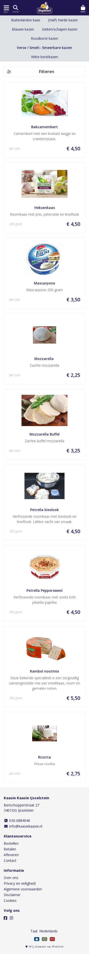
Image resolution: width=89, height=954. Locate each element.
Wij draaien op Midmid (46, 946)
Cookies (10, 900)
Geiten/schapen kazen (59, 29)
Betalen (10, 849)
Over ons (11, 877)
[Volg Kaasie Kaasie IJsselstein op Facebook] (5, 918)
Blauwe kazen (23, 29)
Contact (10, 860)
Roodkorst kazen (44, 38)
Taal (33, 931)
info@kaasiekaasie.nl (25, 826)
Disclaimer (12, 894)
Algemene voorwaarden (23, 889)
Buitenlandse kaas (25, 20)
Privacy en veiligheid (20, 883)
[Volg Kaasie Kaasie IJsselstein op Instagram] (11, 918)
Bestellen (11, 843)
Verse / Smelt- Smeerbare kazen (44, 47)
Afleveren (11, 854)
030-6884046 (19, 820)
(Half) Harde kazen (63, 20)
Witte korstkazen (44, 56)
